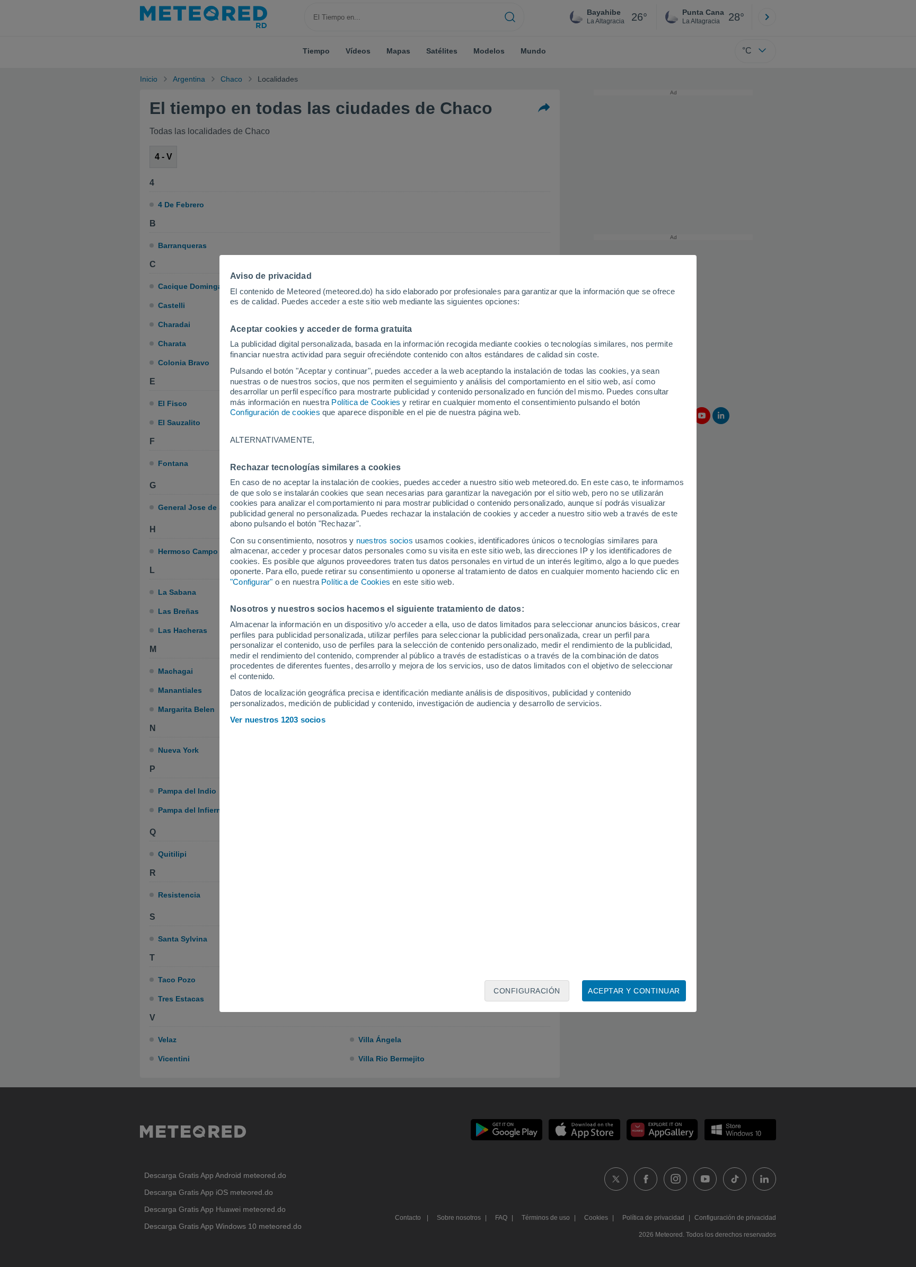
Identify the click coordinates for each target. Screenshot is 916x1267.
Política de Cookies (365, 402)
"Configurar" (251, 581)
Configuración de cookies (275, 412)
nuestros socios (384, 540)
